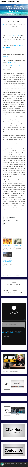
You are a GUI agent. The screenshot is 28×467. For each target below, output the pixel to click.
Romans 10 (22, 51)
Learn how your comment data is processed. (13, 331)
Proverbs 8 (7, 47)
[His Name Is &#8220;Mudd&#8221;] (17, 241)
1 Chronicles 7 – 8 (16, 35)
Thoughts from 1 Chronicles (12, 275)
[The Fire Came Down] (7, 241)
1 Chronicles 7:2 (18, 85)
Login (24, 319)
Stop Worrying (12, 62)
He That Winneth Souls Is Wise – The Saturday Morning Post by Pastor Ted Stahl (14, 290)
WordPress (19, 463)
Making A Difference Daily (10, 2)
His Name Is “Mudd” (17, 245)
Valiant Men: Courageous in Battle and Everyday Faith (7, 260)
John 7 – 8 (16, 45)
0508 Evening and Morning (17, 65)
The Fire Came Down (7, 245)
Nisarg (14, 465)
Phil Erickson (18, 24)
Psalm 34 (5, 56)
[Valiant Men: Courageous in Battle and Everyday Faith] (7, 254)
